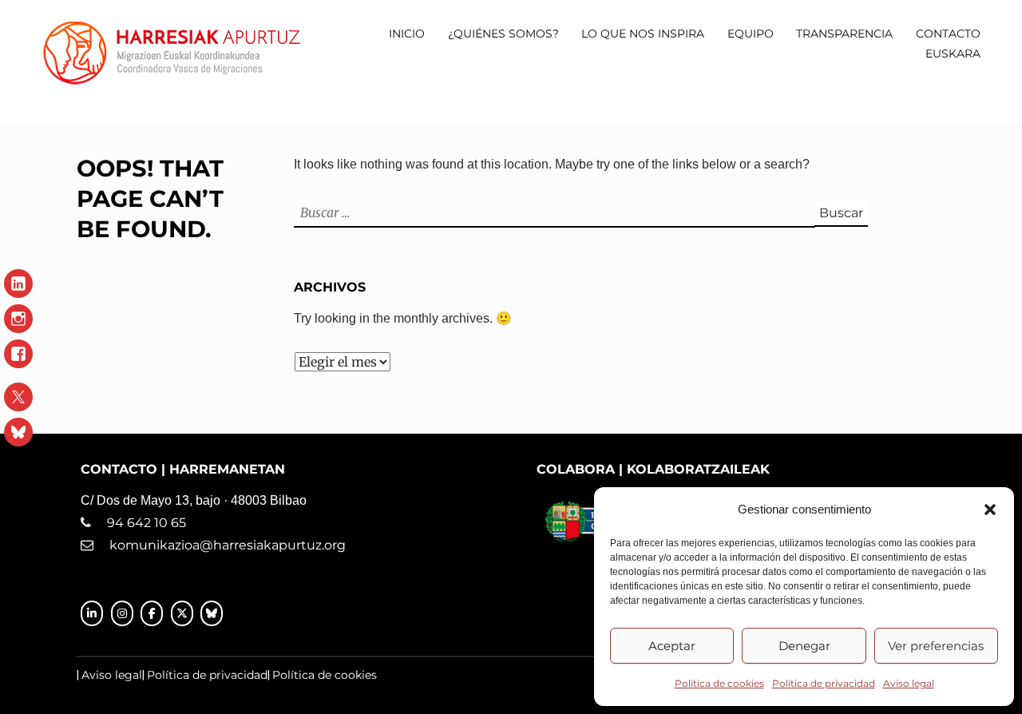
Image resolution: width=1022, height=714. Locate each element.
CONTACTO (948, 33)
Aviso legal (908, 683)
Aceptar (671, 645)
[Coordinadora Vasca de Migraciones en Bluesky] (211, 613)
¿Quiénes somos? (503, 33)
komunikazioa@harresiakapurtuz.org (227, 545)
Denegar (804, 645)
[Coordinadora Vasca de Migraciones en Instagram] (122, 613)
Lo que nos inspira (642, 33)
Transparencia (844, 33)
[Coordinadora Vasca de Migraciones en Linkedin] (92, 613)
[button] (990, 510)
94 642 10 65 (138, 522)
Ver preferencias (936, 645)
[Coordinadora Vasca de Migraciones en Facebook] (152, 613)
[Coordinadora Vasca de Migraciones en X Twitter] (182, 613)
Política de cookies (719, 683)
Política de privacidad (823, 683)
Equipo (750, 33)
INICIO (407, 33)
